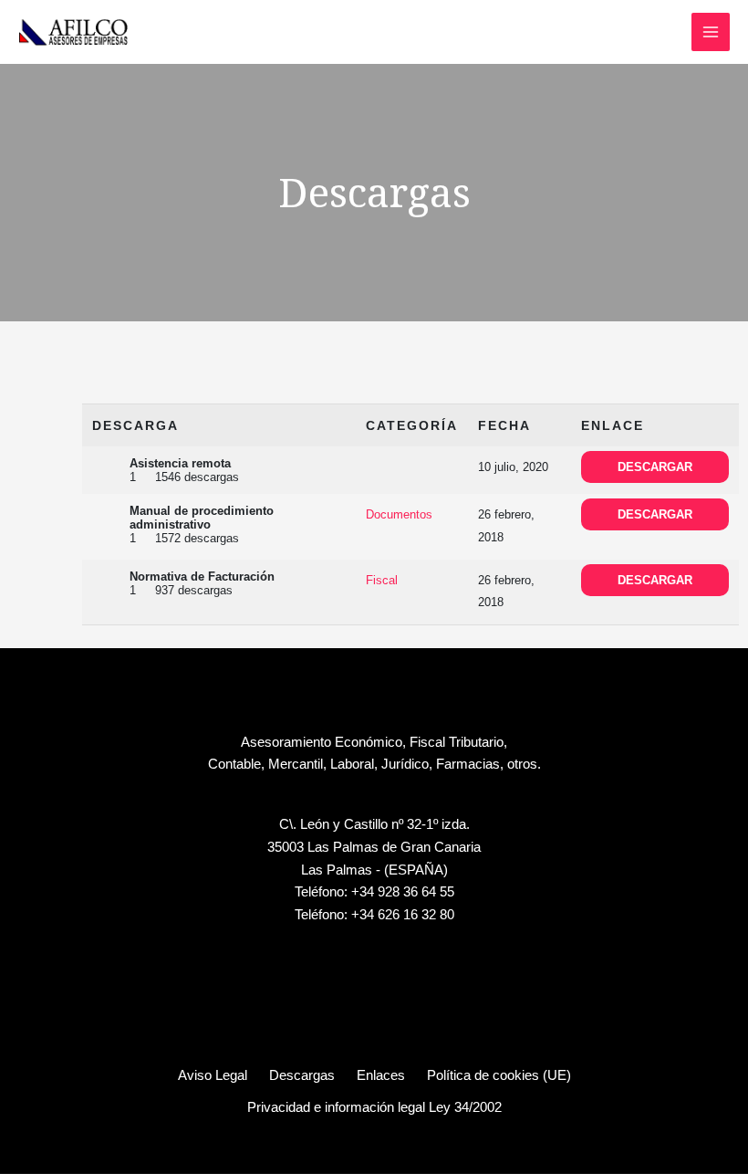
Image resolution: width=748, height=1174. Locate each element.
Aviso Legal (212, 1075)
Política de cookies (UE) (499, 1075)
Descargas (302, 1075)
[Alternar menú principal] (710, 32)
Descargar (655, 467)
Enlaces (381, 1075)
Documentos (399, 514)
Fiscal (382, 580)
